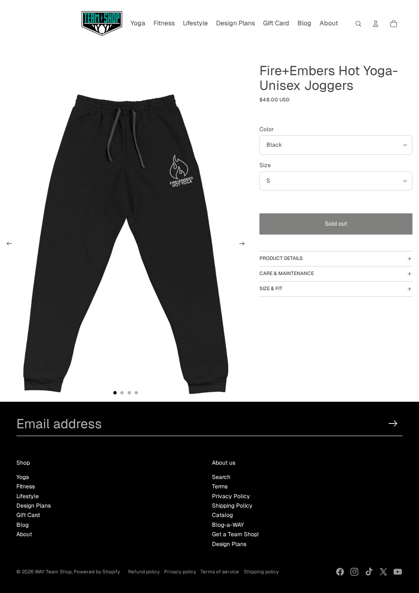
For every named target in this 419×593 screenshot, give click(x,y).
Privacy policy (180, 571)
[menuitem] (138, 24)
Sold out (336, 223)
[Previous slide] (7, 245)
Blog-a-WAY (228, 524)
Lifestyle (27, 496)
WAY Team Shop (53, 571)
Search (221, 477)
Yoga (22, 477)
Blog (22, 524)
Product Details (281, 258)
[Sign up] (393, 423)
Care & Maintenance (286, 273)
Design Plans (33, 505)
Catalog (222, 515)
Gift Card (28, 515)
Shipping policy (261, 571)
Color (266, 129)
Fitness (25, 486)
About (24, 534)
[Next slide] (244, 245)
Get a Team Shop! (235, 534)
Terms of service (219, 571)
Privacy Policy (231, 496)
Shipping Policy (232, 505)
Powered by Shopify (97, 571)
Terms (220, 486)
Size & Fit (270, 288)
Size (265, 165)
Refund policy (144, 571)
